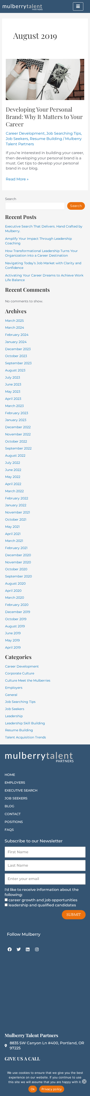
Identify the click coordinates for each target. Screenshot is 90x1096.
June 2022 (13, 470)
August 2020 (15, 583)
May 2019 (12, 640)
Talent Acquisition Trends (25, 737)
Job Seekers (17, 139)
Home (10, 775)
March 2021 (14, 541)
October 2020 (16, 569)
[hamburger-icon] (78, 6)
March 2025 (14, 320)
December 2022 (18, 427)
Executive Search (21, 790)
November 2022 (18, 434)
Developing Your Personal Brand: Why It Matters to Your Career (44, 116)
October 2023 (16, 356)
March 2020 (14, 597)
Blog (9, 806)
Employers (13, 687)
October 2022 (16, 441)
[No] (84, 1081)
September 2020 (18, 576)
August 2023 (15, 370)
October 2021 (15, 519)
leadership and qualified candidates (42, 905)
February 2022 (16, 498)
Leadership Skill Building (25, 723)
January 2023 (15, 420)
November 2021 (17, 512)
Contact (13, 814)
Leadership (14, 716)
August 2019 (15, 626)
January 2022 (15, 505)
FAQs (9, 830)
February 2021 (16, 548)
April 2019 (13, 647)
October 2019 (16, 619)
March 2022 (14, 491)
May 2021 (12, 526)
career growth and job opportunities (43, 900)
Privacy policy (52, 1089)
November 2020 (18, 562)
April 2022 (13, 484)
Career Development (25, 133)
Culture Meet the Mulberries (27, 680)
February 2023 (16, 413)
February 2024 (16, 335)
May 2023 (12, 391)
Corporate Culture (19, 673)
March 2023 (14, 406)
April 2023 (13, 399)
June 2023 (13, 384)
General (11, 695)
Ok (33, 1089)
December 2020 (18, 555)
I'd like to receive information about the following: (42, 892)
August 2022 (15, 455)
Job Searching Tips (63, 133)
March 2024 (14, 327)
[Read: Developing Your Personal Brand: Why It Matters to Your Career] (45, 79)
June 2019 (13, 633)
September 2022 (18, 448)
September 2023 (18, 363)
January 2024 (16, 342)
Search (10, 199)
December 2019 (17, 612)
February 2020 (16, 605)
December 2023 (18, 349)
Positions (14, 822)
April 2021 (13, 534)
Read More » (17, 179)
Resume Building (46, 139)
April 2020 (13, 590)
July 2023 (12, 377)
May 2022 (12, 477)
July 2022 (12, 463)
